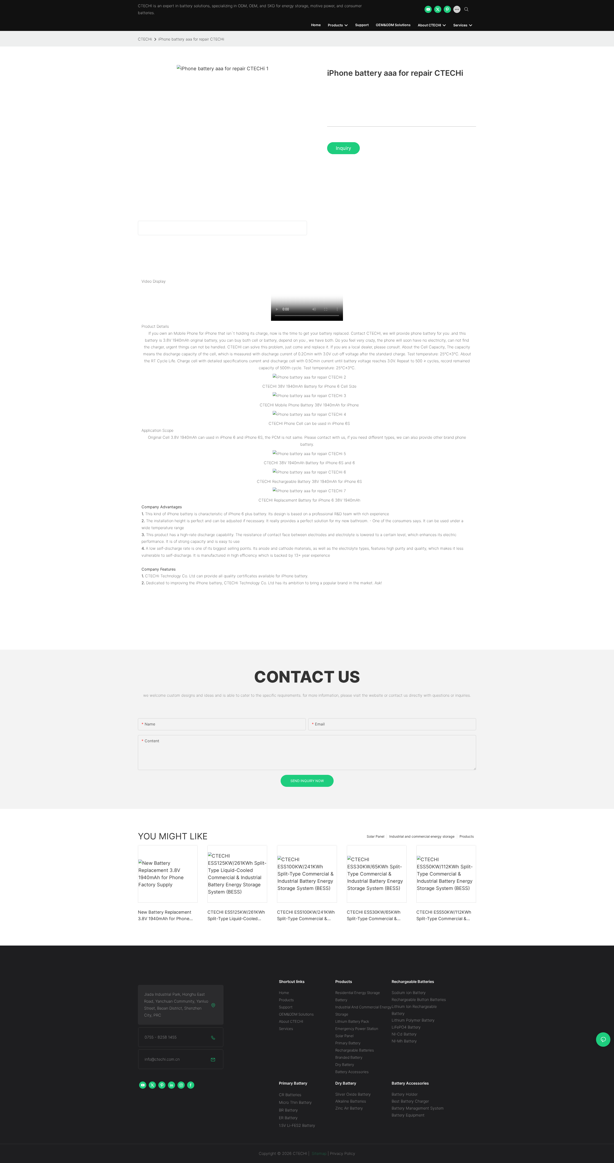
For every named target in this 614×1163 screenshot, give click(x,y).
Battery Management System (418, 1108)
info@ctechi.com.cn (162, 1059)
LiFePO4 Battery (406, 1027)
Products (467, 836)
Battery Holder (405, 1094)
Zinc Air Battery (349, 1108)
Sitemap (318, 1153)
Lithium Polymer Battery (413, 1020)
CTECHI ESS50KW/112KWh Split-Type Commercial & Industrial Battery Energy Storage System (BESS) (443, 916)
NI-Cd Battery (404, 1034)
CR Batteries (290, 1094)
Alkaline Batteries (350, 1101)
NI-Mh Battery (404, 1041)
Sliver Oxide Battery (353, 1094)
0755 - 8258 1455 (161, 1037)
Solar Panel (375, 836)
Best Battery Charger (410, 1101)
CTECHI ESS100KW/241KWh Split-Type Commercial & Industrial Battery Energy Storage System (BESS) (306, 916)
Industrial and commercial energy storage (422, 836)
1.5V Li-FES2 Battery (297, 1125)
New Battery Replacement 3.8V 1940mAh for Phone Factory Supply (164, 916)
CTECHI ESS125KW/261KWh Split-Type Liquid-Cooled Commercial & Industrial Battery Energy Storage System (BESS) (236, 916)
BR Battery (288, 1110)
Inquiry (343, 148)
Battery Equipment (408, 1115)
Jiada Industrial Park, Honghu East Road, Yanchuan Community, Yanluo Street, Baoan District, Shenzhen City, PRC (176, 1004)
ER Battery (288, 1117)
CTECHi (145, 39)
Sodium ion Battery (409, 992)
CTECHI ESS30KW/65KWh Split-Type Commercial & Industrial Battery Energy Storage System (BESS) (374, 916)
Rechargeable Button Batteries (419, 999)
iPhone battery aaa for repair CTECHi (191, 39)
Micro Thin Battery (295, 1102)
